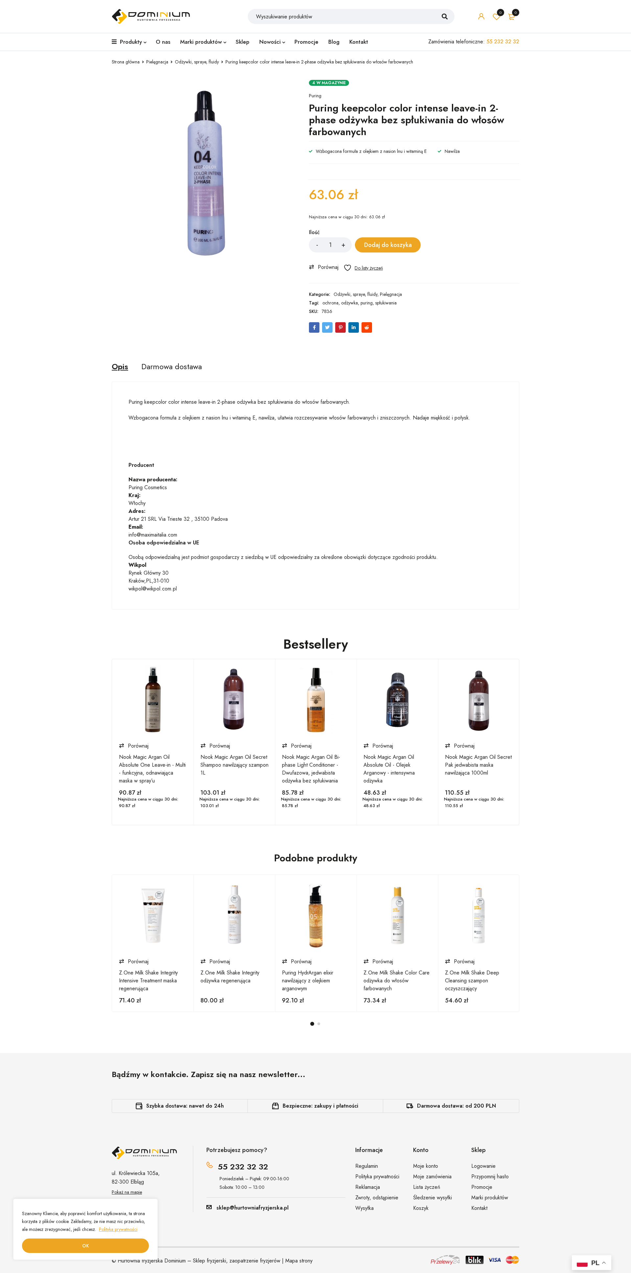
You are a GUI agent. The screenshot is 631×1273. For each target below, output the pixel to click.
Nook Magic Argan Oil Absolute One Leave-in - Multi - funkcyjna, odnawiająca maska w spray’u (152, 768)
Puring (315, 95)
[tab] (120, 367)
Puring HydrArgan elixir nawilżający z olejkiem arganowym (307, 980)
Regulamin (366, 1166)
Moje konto (425, 1166)
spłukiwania (386, 303)
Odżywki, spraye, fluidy (197, 62)
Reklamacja (367, 1187)
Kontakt (479, 1208)
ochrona (330, 303)
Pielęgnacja (157, 62)
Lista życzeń (501, 12)
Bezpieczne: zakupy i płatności (320, 1106)
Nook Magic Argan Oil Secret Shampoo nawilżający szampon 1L (234, 765)
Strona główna (126, 62)
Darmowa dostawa (171, 367)
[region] (85, 1229)
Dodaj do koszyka (388, 245)
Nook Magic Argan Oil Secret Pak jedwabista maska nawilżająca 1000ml (478, 765)
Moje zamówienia (432, 1176)
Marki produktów (489, 1197)
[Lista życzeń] (363, 268)
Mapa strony (299, 1260)
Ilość (314, 232)
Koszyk (421, 1208)
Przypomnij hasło (490, 1176)
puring (367, 303)
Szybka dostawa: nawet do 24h (185, 1106)
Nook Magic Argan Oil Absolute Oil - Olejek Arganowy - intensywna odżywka (389, 768)
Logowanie (483, 1166)
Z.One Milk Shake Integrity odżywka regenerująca (229, 976)
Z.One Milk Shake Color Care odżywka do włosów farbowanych (396, 980)
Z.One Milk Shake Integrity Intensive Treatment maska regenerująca (148, 980)
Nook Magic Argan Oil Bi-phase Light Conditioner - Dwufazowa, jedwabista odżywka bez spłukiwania (311, 768)
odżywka (349, 303)
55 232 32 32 (243, 1166)
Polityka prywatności (118, 1229)
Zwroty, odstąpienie (376, 1197)
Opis (120, 367)
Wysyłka (364, 1208)
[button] (325, 267)
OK (85, 1245)
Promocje (481, 1187)
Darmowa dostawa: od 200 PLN (456, 1106)
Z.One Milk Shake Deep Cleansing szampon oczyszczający (472, 980)
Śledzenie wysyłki (432, 1197)
